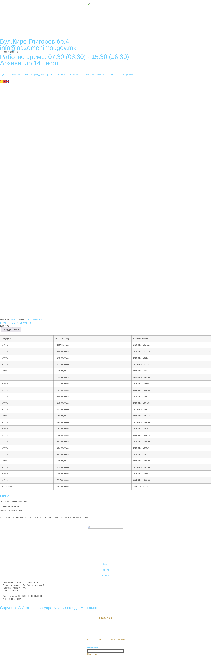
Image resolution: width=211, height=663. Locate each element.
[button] (105, 647)
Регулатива (75, 74)
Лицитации (128, 74)
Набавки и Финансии (95, 74)
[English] (8, 81)
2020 (27, 320)
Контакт (114, 74)
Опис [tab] (16, 330)
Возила (14, 320)
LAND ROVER (36, 320)
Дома (4, 74)
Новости (16, 74)
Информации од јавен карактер (39, 74)
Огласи (61, 74)
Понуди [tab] (7, 330)
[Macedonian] (1, 81)
